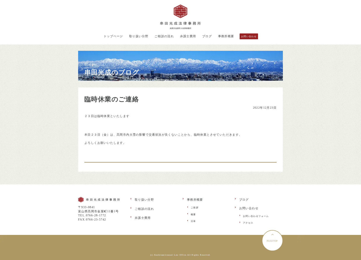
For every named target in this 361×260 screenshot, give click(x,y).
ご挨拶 (194, 207)
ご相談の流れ (164, 36)
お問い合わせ (249, 36)
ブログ (207, 36)
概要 (193, 214)
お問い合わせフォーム (256, 216)
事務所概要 (226, 36)
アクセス (248, 223)
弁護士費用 (188, 36)
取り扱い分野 (138, 36)
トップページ (113, 36)
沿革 (193, 221)
